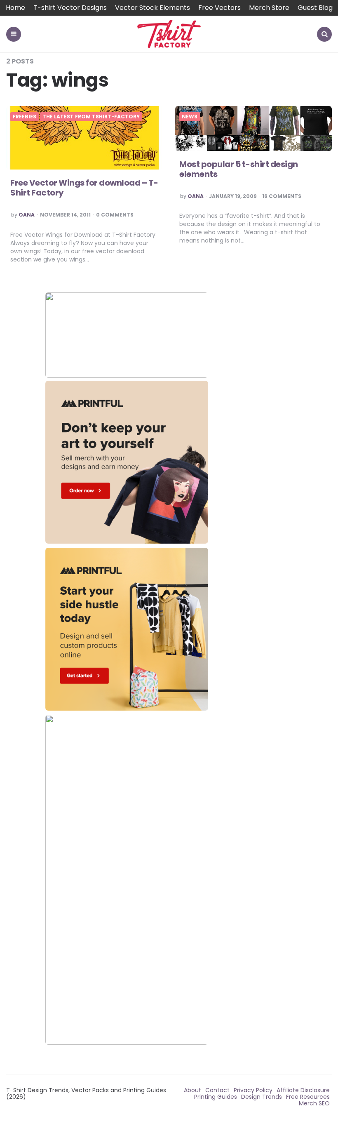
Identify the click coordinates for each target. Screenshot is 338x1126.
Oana (27, 215)
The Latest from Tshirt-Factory (91, 117)
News (189, 117)
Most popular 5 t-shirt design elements (238, 169)
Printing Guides (215, 1097)
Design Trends (261, 1097)
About (192, 1090)
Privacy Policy (253, 1090)
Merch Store (269, 7)
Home (15, 7)
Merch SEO (314, 1103)
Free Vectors (219, 7)
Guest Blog (315, 7)
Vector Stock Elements (152, 7)
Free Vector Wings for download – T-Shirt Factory (84, 187)
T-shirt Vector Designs (70, 7)
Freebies (24, 117)
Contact (217, 1090)
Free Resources (308, 1097)
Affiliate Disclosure (303, 1090)
